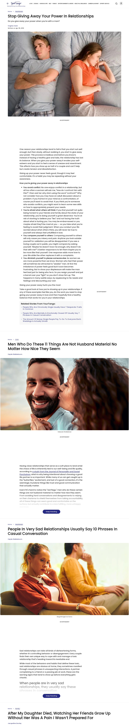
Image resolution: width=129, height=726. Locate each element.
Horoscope (44, 3)
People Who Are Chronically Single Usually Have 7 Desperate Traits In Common (52, 308)
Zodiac (36, 3)
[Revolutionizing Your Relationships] (16, 3)
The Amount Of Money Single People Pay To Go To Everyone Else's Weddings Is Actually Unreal (52, 320)
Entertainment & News (65, 3)
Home (10, 11)
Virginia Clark (13, 26)
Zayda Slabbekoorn (15, 354)
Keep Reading (51, 512)
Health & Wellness (81, 3)
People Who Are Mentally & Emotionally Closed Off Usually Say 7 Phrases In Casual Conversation (51, 314)
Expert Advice (104, 3)
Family (55, 3)
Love (30, 3)
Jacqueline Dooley (14, 723)
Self (50, 3)
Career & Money (93, 3)
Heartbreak (19, 12)
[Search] (116, 3)
